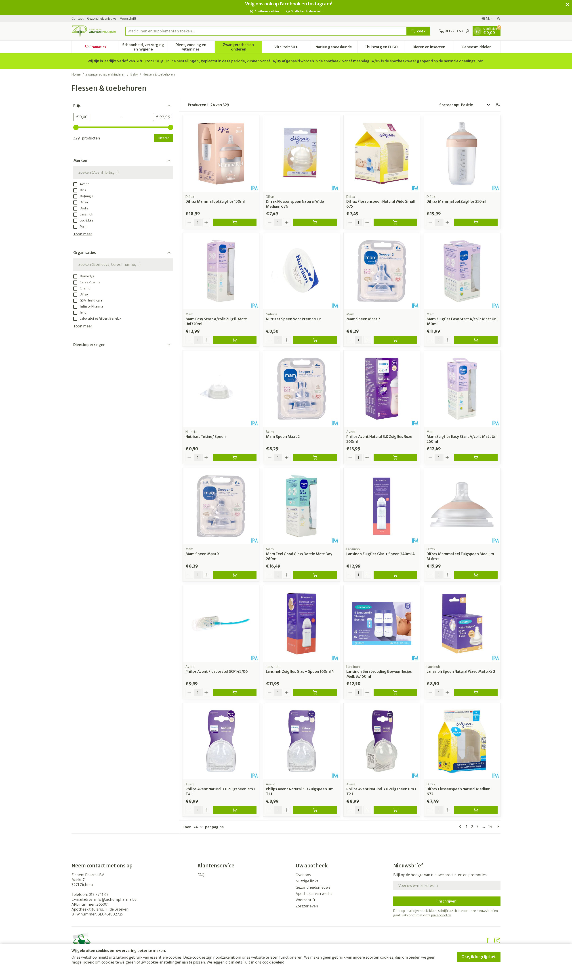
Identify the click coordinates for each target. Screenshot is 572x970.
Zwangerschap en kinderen (105, 74)
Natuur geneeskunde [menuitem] (336, 47)
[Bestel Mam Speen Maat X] (235, 575)
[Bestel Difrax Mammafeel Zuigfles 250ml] (476, 222)
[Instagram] (497, 940)
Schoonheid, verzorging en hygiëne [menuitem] (144, 46)
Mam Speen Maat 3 (363, 319)
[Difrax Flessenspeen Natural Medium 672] (462, 741)
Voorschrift (128, 19)
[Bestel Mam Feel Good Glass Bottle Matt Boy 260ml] (315, 575)
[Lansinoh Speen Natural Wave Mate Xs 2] (462, 623)
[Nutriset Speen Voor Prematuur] (301, 271)
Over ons (303, 875)
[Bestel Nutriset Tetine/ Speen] (235, 457)
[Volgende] (497, 826)
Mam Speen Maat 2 (283, 436)
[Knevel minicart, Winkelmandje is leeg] (477, 31)
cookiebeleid (273, 962)
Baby (134, 74)
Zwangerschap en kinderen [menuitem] (242, 46)
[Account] (467, 31)
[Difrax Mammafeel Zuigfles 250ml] (462, 153)
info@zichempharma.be (115, 899)
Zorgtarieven (307, 906)
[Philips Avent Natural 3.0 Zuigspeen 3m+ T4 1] (221, 741)
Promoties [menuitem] (98, 47)
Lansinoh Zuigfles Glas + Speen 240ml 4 (380, 554)
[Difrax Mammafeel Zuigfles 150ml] (221, 153)
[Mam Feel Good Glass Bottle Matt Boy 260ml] (301, 506)
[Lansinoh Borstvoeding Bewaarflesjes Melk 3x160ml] (382, 623)
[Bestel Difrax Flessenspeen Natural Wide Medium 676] (315, 222)
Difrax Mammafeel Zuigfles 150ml (215, 201)
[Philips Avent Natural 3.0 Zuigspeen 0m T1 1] (301, 741)
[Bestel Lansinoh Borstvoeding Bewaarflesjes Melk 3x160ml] (395, 692)
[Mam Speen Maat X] (221, 506)
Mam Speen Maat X (202, 554)
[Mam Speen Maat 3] (382, 271)
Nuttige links (307, 881)
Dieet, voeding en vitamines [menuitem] (194, 46)
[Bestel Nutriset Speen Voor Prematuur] (315, 340)
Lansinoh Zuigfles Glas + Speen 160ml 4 (300, 671)
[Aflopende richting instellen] (497, 104)
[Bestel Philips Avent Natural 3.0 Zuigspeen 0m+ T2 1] (395, 810)
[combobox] (266, 31)
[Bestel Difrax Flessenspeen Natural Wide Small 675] (395, 222)
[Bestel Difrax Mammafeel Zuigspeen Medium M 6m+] (476, 575)
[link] (461, 826)
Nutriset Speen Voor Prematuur (293, 319)
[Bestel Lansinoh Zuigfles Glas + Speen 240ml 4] (395, 575)
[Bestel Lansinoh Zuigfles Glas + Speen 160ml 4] (315, 692)
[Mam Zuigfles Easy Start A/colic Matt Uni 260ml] (462, 388)
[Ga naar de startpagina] (94, 30)
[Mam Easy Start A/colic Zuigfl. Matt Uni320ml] (221, 271)
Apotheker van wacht (314, 893)
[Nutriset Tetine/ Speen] (221, 388)
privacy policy (441, 915)
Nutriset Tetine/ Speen (205, 436)
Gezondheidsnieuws (101, 19)
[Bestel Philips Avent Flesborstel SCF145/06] (235, 692)
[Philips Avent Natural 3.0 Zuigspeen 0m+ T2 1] (382, 741)
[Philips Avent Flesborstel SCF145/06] (221, 623)
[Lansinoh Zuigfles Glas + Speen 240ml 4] (382, 506)
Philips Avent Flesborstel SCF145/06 (216, 671)
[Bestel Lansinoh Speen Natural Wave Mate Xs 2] (476, 692)
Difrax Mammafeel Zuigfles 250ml (456, 201)
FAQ (201, 875)
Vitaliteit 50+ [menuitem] (292, 47)
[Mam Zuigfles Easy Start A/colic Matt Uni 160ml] (462, 271)
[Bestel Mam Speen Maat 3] (395, 340)
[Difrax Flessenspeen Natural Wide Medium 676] (301, 153)
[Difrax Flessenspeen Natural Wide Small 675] (382, 153)
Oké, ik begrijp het (478, 956)
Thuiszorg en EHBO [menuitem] (385, 47)
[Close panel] (567, 4)
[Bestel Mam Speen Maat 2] (315, 457)
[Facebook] (487, 940)
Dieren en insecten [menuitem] (433, 47)
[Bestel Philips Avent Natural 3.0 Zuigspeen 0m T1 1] (315, 810)
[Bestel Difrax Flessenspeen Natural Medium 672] (476, 810)
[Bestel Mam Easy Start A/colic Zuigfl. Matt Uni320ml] (235, 340)
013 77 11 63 (99, 894)
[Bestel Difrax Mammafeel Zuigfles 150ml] (235, 222)
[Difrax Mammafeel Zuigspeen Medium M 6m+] (462, 506)
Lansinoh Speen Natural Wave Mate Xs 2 (461, 671)
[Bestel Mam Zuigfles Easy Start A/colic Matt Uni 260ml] (476, 457)
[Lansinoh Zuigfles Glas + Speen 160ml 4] (301, 623)
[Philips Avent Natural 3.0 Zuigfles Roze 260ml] (382, 388)
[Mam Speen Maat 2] (301, 388)
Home (76, 74)
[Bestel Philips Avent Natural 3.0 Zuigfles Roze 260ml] (395, 457)
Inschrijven (446, 901)
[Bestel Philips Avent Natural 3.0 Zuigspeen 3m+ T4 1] (235, 810)
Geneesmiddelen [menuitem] (481, 47)
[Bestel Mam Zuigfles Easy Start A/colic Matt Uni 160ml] (476, 340)
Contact (78, 19)
